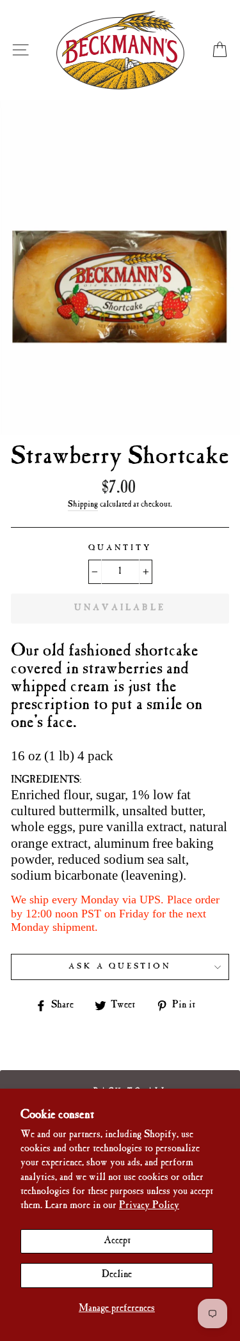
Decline (117, 1275)
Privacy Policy (149, 1206)
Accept (117, 1241)
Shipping (83, 505)
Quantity (120, 548)
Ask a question (120, 966)
